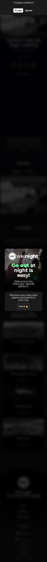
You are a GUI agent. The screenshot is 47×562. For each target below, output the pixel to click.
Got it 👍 (23, 306)
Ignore (28, 10)
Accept (18, 10)
